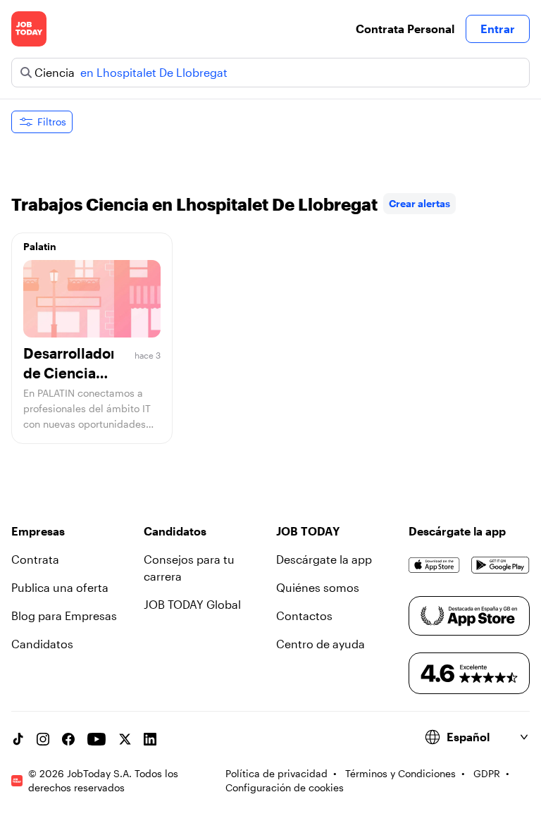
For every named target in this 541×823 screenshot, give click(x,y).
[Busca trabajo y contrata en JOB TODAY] (28, 29)
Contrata (35, 559)
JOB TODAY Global (192, 604)
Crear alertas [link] (419, 203)
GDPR (486, 773)
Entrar (497, 28)
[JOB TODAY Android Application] (500, 565)
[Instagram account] (43, 739)
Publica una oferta (59, 587)
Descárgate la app (324, 559)
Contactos (304, 615)
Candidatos (42, 643)
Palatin (39, 246)
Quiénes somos (317, 587)
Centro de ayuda (320, 643)
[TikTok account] (17, 739)
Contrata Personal (405, 28)
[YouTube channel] (96, 739)
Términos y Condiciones (400, 773)
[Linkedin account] (150, 739)
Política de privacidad (276, 773)
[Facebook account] (68, 739)
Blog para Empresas (64, 615)
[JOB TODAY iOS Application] (434, 565)
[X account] (124, 739)
